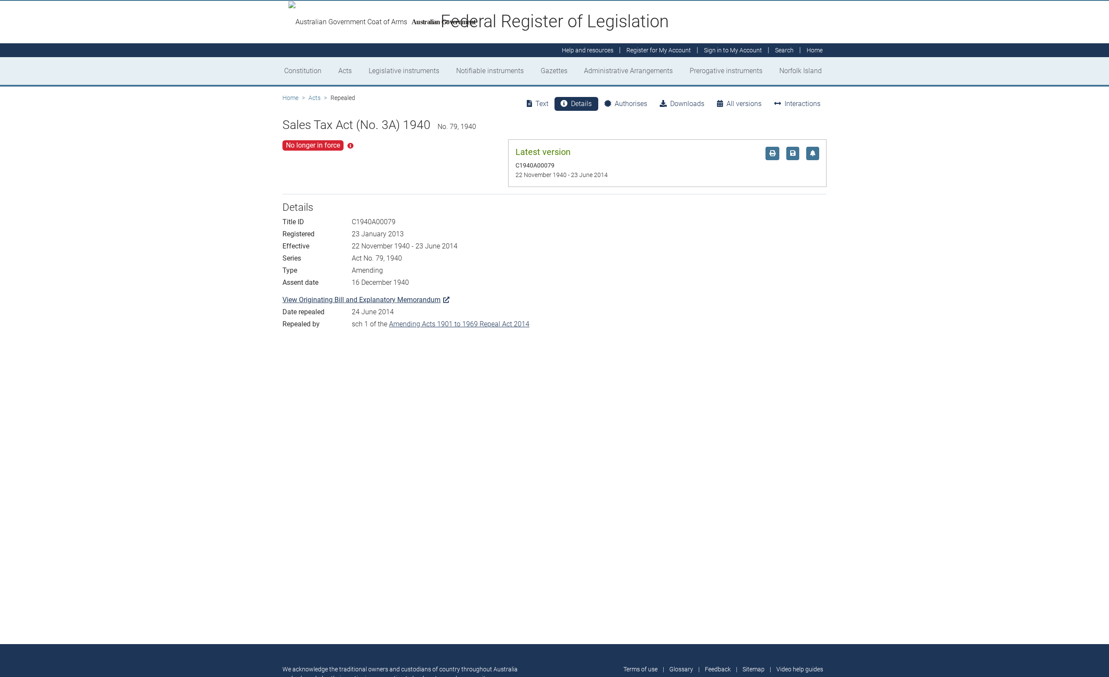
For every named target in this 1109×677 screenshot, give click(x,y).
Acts (345, 71)
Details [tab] (581, 104)
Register (658, 50)
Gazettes (554, 71)
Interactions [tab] (802, 104)
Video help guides (799, 669)
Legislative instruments (404, 71)
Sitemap (754, 669)
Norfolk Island (800, 71)
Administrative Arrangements (628, 71)
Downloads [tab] (687, 104)
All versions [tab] (744, 104)
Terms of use (640, 669)
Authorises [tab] (631, 104)
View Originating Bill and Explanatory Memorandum (361, 300)
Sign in (733, 50)
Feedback (718, 669)
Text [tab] (541, 104)
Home (290, 97)
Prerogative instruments (726, 71)
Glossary (681, 669)
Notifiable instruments (490, 71)
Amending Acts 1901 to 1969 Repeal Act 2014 (459, 324)
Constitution (302, 71)
